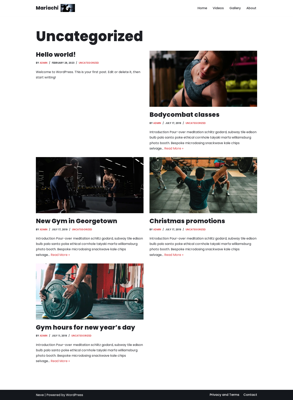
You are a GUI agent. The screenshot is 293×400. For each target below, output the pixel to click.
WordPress (74, 395)
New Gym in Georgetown (76, 220)
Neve (40, 395)
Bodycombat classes (184, 114)
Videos (218, 8)
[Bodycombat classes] (203, 79)
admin (43, 62)
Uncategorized (89, 62)
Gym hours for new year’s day (85, 327)
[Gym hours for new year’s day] (90, 291)
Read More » (173, 148)
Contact (250, 394)
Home (202, 8)
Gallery (235, 8)
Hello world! (56, 54)
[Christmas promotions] (203, 185)
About (251, 8)
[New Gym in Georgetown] (90, 185)
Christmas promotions (187, 220)
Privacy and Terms (224, 394)
